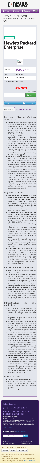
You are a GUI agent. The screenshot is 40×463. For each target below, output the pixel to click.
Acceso (16, 11)
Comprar (30, 95)
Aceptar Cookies (22, 450)
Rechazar (13, 450)
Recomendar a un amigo (23, 109)
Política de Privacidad (7, 427)
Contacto (27, 11)
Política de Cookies (29, 460)
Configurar (5, 450)
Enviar (25, 436)
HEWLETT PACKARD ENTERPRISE (22, 70)
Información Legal (26, 441)
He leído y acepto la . (16, 431)
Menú (7, 11)
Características (8, 109)
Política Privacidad (8, 443)
